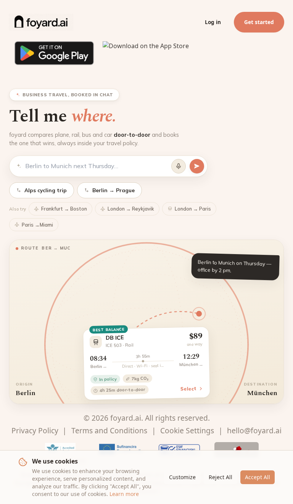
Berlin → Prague (113, 190)
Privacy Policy (34, 430)
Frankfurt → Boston (64, 209)
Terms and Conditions (109, 430)
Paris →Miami (37, 225)
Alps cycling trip (45, 190)
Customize (182, 477)
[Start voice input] (178, 166)
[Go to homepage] (41, 22)
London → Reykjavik (131, 209)
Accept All (257, 477)
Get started (259, 22)
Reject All (220, 477)
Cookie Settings (187, 430)
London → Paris (193, 209)
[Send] (197, 166)
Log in (213, 22)
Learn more (124, 494)
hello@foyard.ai (254, 430)
